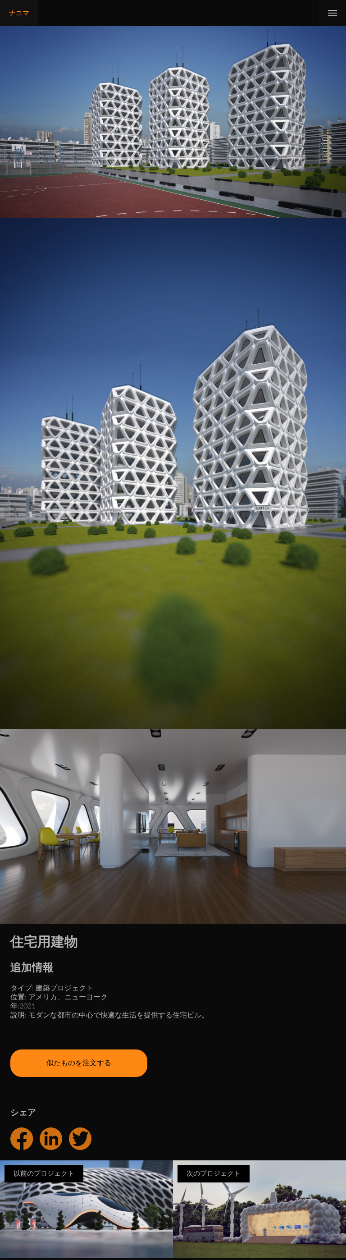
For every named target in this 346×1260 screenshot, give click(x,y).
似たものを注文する (78, 1063)
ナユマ (19, 13)
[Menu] (332, 13)
